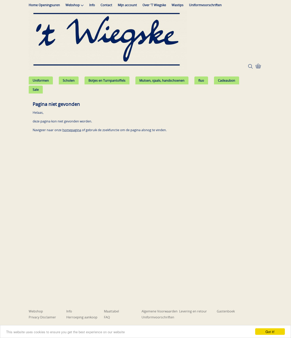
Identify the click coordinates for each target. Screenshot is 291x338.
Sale (36, 89)
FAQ (107, 317)
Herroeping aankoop (81, 317)
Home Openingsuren (44, 5)
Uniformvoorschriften (205, 5)
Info (92, 5)
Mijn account (127, 5)
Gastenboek (226, 311)
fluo (201, 80)
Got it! (270, 331)
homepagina (71, 130)
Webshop (73, 5)
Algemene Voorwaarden (160, 311)
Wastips (178, 5)
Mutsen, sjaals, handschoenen (161, 80)
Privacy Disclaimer (42, 317)
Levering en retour (193, 311)
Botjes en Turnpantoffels (107, 80)
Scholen (69, 80)
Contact (106, 5)
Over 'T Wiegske (154, 5)
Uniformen (41, 80)
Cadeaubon (226, 80)
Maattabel (111, 311)
